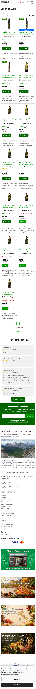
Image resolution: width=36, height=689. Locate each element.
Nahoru (18, 332)
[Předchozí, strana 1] (18, 323)
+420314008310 (7, 527)
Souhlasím (17, 685)
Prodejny (3, 497)
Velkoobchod (4, 502)
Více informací (13, 674)
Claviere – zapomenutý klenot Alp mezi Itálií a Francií (15, 472)
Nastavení (17, 679)
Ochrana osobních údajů (7, 513)
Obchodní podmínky (6, 506)
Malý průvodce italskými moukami (10, 486)
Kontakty (3, 495)
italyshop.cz (6, 534)
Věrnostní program (6, 499)
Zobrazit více (18, 399)
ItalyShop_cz (6, 532)
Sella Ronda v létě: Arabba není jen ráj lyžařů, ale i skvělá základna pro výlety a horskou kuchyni (16, 435)
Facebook (6, 529)
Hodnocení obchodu (18, 339)
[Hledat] (23, 2)
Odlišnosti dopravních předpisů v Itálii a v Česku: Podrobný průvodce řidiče (17, 477)
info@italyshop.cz (8, 524)
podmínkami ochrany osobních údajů (18, 422)
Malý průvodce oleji (6, 482)
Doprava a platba (5, 508)
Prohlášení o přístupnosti (8, 515)
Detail (22, 222)
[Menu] (32, 2)
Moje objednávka (5, 511)
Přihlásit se (29, 416)
